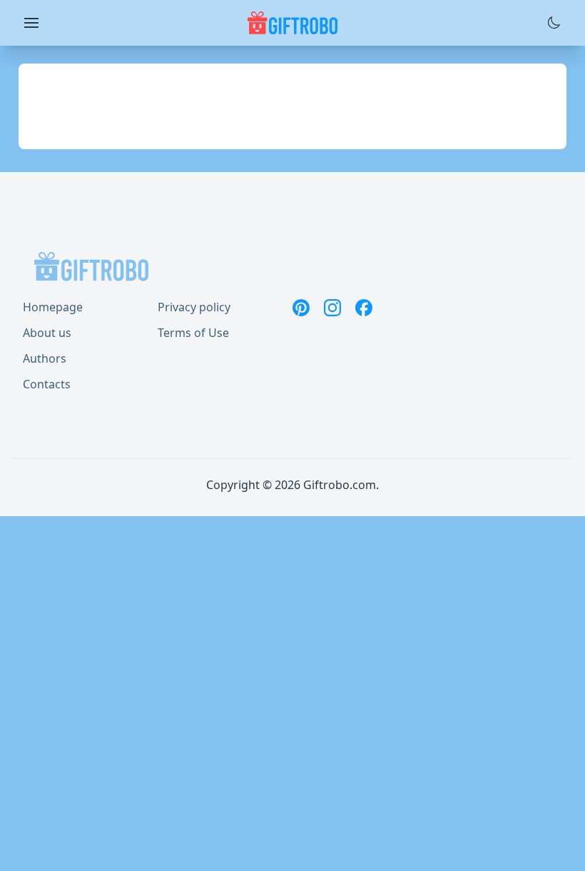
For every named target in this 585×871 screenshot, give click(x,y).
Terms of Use (193, 333)
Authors (44, 358)
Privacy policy (194, 307)
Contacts (47, 384)
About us (47, 333)
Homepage (53, 307)
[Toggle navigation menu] (31, 23)
